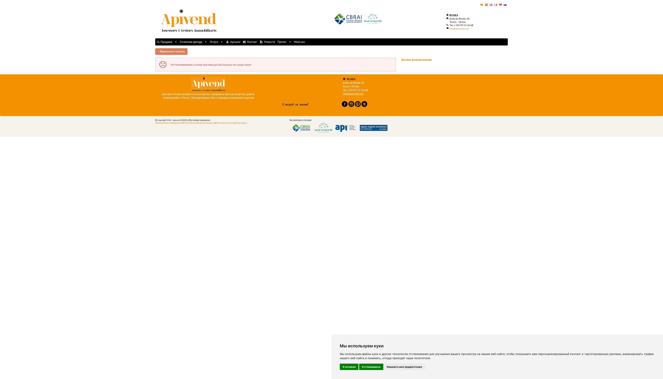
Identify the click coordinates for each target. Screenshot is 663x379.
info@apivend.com (459, 28)
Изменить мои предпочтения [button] (404, 366)
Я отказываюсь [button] (371, 366)
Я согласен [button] (349, 366)
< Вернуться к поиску (171, 51)
